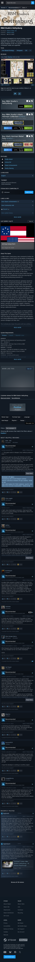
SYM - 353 (8, 440)
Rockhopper (8, 570)
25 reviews (7, 668)
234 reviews (8, 500)
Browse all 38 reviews (17, 882)
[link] (18, 128)
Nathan (7, 525)
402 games (8, 638)
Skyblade (7, 606)
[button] (4, 8)
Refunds (6, 934)
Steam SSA (6, 907)
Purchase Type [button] (16, 417)
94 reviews (7, 608)
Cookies (6, 932)
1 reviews (7, 744)
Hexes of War (10, 30)
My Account (21, 932)
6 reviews (7, 716)
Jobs (19, 907)
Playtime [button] (14, 420)
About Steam (7, 904)
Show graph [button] (29, 423)
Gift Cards (6, 915)
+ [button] (30, 50)
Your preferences (16, 398)
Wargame (19, 50)
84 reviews (15, 442)
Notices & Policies (8, 929)
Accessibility (7, 926)
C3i (16, 30)
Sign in (3, 88)
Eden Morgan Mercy (11, 636)
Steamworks (7, 910)
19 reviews (15, 638)
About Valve (21, 904)
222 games (8, 442)
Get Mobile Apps (9, 956)
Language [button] (27, 417)
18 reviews (7, 780)
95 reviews (7, 526)
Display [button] (22, 420)
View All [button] (31, 221)
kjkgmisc (7, 714)
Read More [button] (29, 473)
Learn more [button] (29, 192)
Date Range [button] (5, 420)
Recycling (20, 912)
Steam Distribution (9, 912)
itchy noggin (9, 498)
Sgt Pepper (8, 667)
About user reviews (5, 398)
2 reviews (7, 572)
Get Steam (20, 923)
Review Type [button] (5, 417)
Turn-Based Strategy (8, 50)
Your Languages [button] (10, 428)
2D (26, 50)
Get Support (21, 929)
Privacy (5, 923)
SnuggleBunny (9, 778)
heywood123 (9, 742)
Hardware (20, 910)
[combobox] (18, 2)
